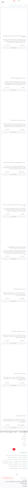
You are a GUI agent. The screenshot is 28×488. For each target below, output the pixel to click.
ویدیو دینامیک (24, 460)
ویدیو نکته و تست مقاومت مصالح (21, 455)
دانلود (25, 434)
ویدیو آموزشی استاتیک (23, 468)
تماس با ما (24, 443)
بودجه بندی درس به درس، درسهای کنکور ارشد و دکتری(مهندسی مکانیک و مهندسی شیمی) (16, 247)
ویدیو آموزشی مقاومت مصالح (7, 462)
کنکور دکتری (23, 438)
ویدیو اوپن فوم (5, 460)
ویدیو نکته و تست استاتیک (12, 457)
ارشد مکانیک (22, 45)
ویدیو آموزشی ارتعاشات (13, 468)
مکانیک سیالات (21, 298)
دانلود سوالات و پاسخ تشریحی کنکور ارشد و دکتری (16, 481)
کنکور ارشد (24, 436)
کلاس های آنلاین (23, 483)
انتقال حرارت (22, 213)
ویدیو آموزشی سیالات (23, 464)
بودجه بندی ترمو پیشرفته (21, 415)
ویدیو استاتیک (16, 462)
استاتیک (23, 87)
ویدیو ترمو (11, 460)
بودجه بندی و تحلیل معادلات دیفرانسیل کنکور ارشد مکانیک (15, 162)
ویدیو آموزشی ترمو (23, 466)
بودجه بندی (22, 256)
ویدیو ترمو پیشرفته (17, 460)
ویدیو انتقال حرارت (23, 462)
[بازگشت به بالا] (14, 449)
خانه (25, 5)
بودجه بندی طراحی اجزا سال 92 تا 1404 (18, 120)
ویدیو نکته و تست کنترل (10, 455)
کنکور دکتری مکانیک (21, 424)
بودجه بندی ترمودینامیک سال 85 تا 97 (19, 331)
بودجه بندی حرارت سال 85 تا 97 (20, 373)
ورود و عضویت (7, 478)
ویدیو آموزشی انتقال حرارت (14, 466)
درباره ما (25, 484)
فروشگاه (24, 445)
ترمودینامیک (22, 340)
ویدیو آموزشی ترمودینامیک (13, 464)
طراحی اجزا (22, 129)
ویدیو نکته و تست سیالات (22, 457)
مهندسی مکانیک (21, 171)
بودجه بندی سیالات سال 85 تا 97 (20, 289)
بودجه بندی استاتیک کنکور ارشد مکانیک (18, 78)
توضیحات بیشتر (13, 47)
